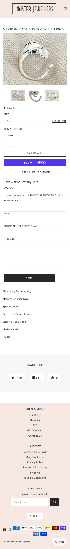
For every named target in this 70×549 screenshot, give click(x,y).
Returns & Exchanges (35, 467)
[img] (4, 529)
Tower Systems (22, 541)
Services (35, 420)
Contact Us (35, 435)
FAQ (35, 425)
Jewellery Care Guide (35, 452)
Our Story (35, 415)
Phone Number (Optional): (21, 226)
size (6, 114)
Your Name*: (12, 200)
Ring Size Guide (35, 457)
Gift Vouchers (35, 430)
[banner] (34, 8)
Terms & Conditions (35, 477)
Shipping (35, 472)
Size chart (59, 121)
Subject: (9, 188)
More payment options (35, 172)
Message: (10, 239)
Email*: (8, 213)
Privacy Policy (35, 462)
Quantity (9, 135)
